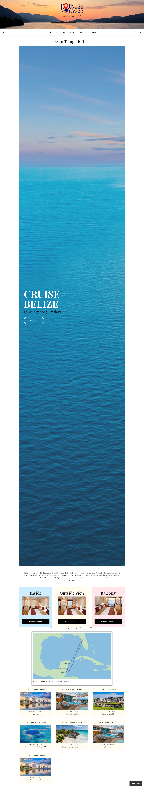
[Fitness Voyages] (72, 14)
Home (49, 32)
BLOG (65, 32)
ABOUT (57, 32)
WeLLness (83, 32)
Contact (94, 32)
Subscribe (136, 783)
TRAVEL (72, 32)
